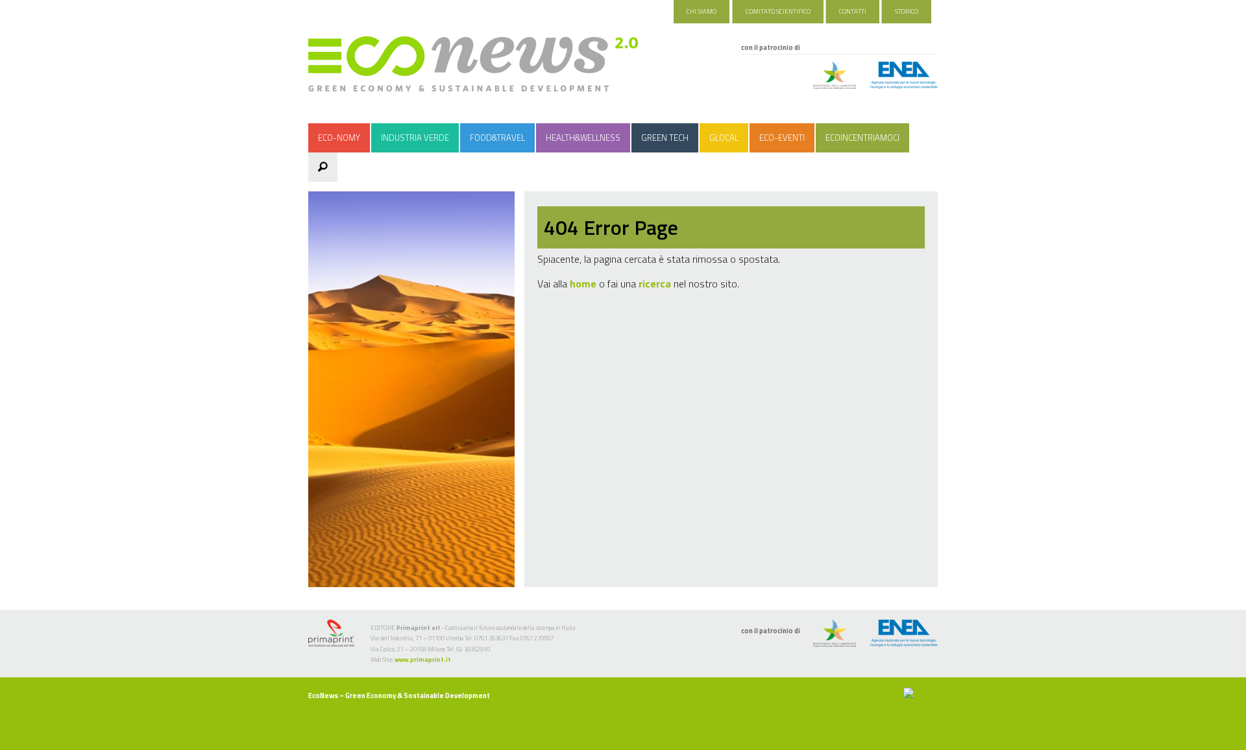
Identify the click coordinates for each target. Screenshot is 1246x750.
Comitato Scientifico (778, 11)
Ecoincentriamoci (862, 137)
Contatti (852, 11)
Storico (906, 11)
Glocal (724, 137)
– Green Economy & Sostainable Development (399, 695)
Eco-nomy (339, 137)
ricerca (655, 283)
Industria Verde (415, 137)
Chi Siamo (701, 11)
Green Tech (665, 137)
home (583, 283)
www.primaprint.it (423, 659)
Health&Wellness (583, 137)
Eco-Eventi (782, 137)
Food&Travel (497, 137)
